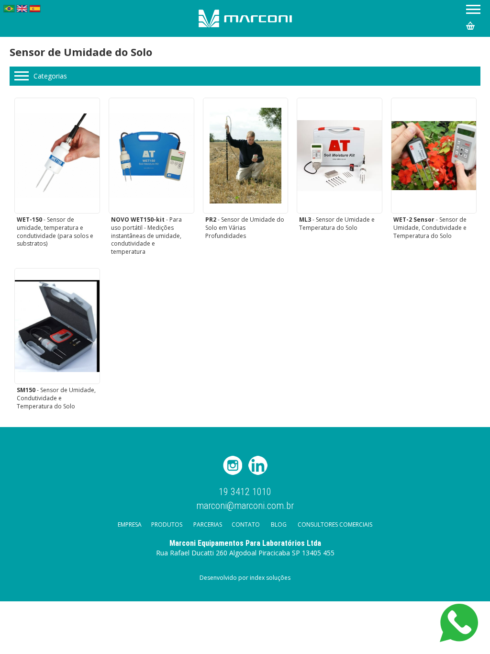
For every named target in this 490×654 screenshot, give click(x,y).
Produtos (166, 524)
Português (9, 8)
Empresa (130, 524)
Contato (246, 524)
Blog (279, 524)
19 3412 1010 (245, 491)
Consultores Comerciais (335, 524)
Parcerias (207, 524)
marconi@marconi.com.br (245, 505)
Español (35, 8)
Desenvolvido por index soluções (245, 578)
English (22, 8)
